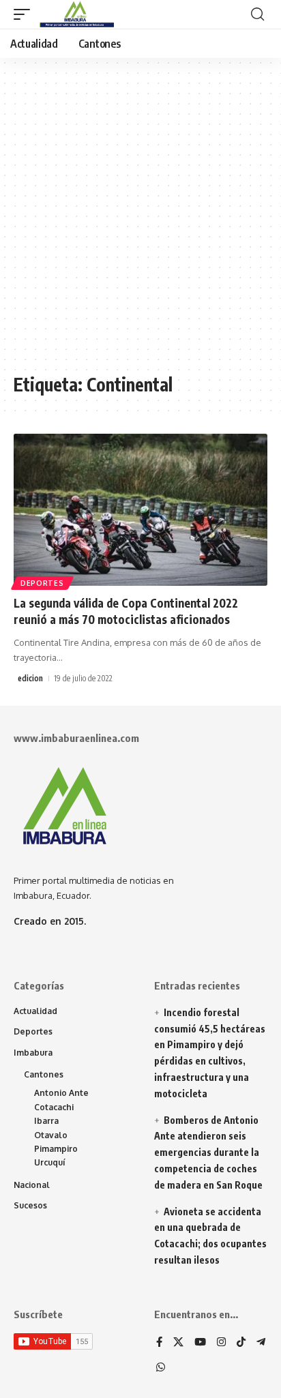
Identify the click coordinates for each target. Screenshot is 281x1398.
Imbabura (33, 1052)
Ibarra (46, 1121)
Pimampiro (56, 1149)
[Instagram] (221, 1342)
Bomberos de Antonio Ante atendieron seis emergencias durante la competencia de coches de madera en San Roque (208, 1152)
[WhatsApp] (160, 1368)
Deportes (42, 583)
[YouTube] (200, 1342)
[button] (25, 14)
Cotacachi (54, 1107)
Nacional (32, 1185)
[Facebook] (159, 1342)
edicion (30, 678)
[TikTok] (241, 1342)
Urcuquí (49, 1162)
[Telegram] (260, 1342)
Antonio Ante (61, 1093)
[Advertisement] (140, 222)
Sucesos (30, 1205)
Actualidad (35, 1011)
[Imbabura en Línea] (75, 14)
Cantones (43, 1074)
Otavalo (51, 1135)
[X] (178, 1342)
